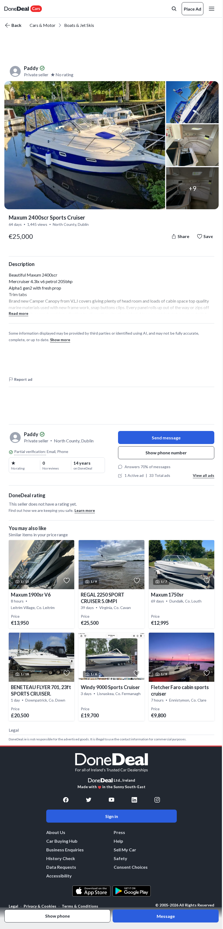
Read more (18, 313)
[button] (84, 145)
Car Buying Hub (62, 841)
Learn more (85, 510)
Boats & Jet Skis (79, 25)
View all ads (203, 475)
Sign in (111, 816)
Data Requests (61, 867)
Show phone (57, 915)
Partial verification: (30, 451)
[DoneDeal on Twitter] (88, 800)
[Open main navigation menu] (213, 8)
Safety (120, 858)
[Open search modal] (174, 9)
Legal (13, 906)
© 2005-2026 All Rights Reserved (184, 905)
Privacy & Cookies (40, 906)
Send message (166, 437)
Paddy (31, 68)
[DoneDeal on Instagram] (157, 800)
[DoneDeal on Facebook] (66, 800)
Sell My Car (125, 849)
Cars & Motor (42, 25)
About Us (55, 832)
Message (166, 916)
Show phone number (166, 452)
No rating (64, 74)
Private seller (36, 74)
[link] (41, 584)
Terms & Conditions (80, 906)
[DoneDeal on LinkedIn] (134, 800)
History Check (60, 858)
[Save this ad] (66, 580)
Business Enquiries (65, 849)
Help (118, 841)
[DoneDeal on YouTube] (111, 800)
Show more (60, 339)
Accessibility (59, 875)
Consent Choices (131, 867)
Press (119, 832)
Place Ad (192, 8)
